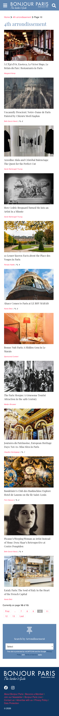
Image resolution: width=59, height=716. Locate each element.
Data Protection (11, 703)
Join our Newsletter (13, 697)
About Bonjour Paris (13, 693)
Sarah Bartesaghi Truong (13, 169)
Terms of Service (31, 654)
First (7, 611)
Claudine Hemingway (12, 452)
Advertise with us (24, 700)
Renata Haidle (9, 264)
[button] (29, 66)
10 (40, 611)
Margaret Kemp (9, 73)
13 (13, 616)
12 (6, 616)
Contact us (9, 700)
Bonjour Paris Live (33, 697)
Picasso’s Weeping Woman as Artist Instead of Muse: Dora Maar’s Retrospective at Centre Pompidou (27, 542)
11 (47, 611)
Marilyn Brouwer (10, 404)
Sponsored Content (11, 356)
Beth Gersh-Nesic (10, 121)
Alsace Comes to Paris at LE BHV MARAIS (26, 303)
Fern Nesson (9, 500)
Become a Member (34, 693)
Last (22, 616)
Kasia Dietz (8, 308)
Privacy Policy (41, 700)
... (15, 611)
